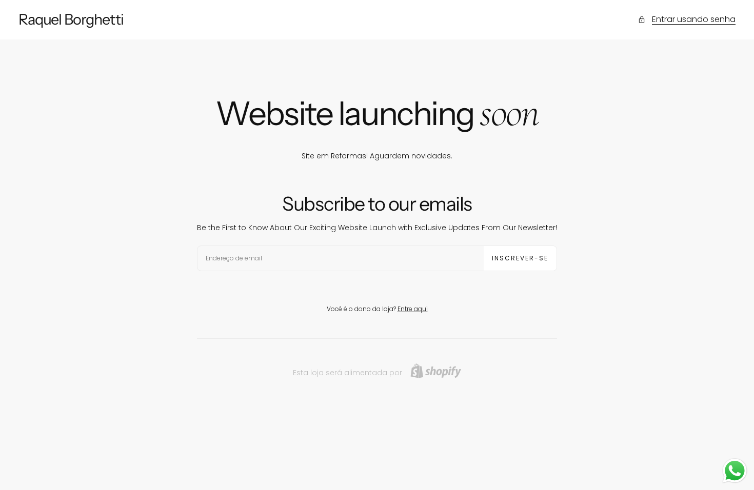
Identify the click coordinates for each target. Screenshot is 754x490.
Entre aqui (413, 308)
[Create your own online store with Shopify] (435, 370)
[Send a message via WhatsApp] (735, 471)
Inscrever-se (520, 258)
